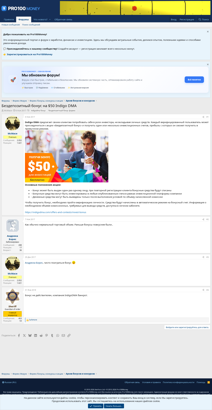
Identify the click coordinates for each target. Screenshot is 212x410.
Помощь (201, 382)
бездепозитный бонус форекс (62, 110)
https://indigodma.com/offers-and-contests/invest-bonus (55, 212)
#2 (207, 219)
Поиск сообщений (31, 24)
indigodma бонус (38, 110)
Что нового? (40, 19)
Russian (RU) (10, 382)
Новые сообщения (11, 24)
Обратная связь (63, 19)
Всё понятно (194, 79)
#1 (207, 117)
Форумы (23, 19)
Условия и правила (151, 382)
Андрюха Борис (34, 262)
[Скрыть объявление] (207, 32)
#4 (207, 290)
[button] (50, 19)
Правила (9, 19)
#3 (207, 257)
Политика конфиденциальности (178, 382)
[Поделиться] (203, 117)
